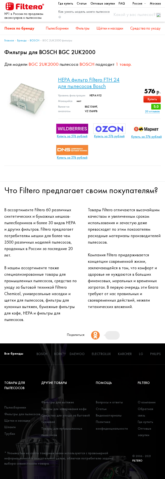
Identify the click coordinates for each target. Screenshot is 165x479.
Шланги (10, 427)
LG (141, 354)
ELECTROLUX (101, 354)
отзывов (152, 111)
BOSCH (34, 40)
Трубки (9, 433)
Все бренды (13, 353)
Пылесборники (57, 28)
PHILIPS (155, 354)
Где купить (65, 3)
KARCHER (125, 354)
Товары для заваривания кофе (64, 409)
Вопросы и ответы (109, 402)
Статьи (82, 3)
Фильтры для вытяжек (57, 402)
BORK (58, 354)
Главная (9, 40)
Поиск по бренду (19, 28)
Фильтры (82, 28)
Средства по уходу (145, 28)
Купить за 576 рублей (72, 136)
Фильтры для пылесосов (22, 414)
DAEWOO (77, 354)
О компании (147, 402)
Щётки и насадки (109, 28)
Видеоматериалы (109, 415)
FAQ (122, 3)
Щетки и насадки (17, 420)
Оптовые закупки (102, 3)
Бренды (22, 40)
